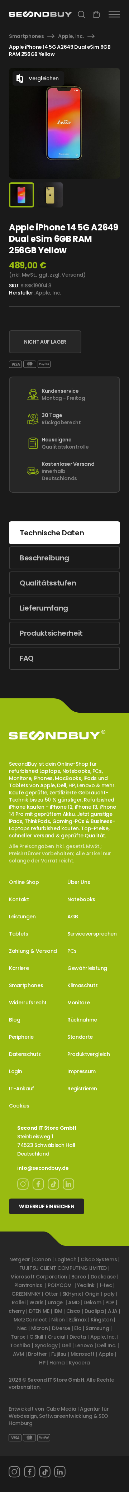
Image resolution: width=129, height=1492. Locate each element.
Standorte (80, 1037)
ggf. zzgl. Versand (61, 274)
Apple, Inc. (71, 36)
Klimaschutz (82, 985)
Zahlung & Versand (33, 951)
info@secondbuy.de (42, 1168)
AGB (72, 916)
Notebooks (81, 899)
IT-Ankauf (21, 1088)
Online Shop (24, 882)
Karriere (19, 968)
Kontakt (19, 899)
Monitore (78, 1002)
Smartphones (26, 36)
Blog (14, 1019)
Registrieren (82, 1088)
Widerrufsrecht (28, 1002)
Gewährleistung (87, 968)
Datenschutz (24, 1054)
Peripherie (21, 1037)
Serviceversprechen (92, 933)
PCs (72, 951)
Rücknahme (82, 1019)
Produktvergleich (88, 1054)
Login (15, 1071)
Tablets (18, 933)
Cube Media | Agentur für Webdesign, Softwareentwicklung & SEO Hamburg (59, 1416)
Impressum (81, 1071)
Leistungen (22, 916)
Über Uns (78, 882)
